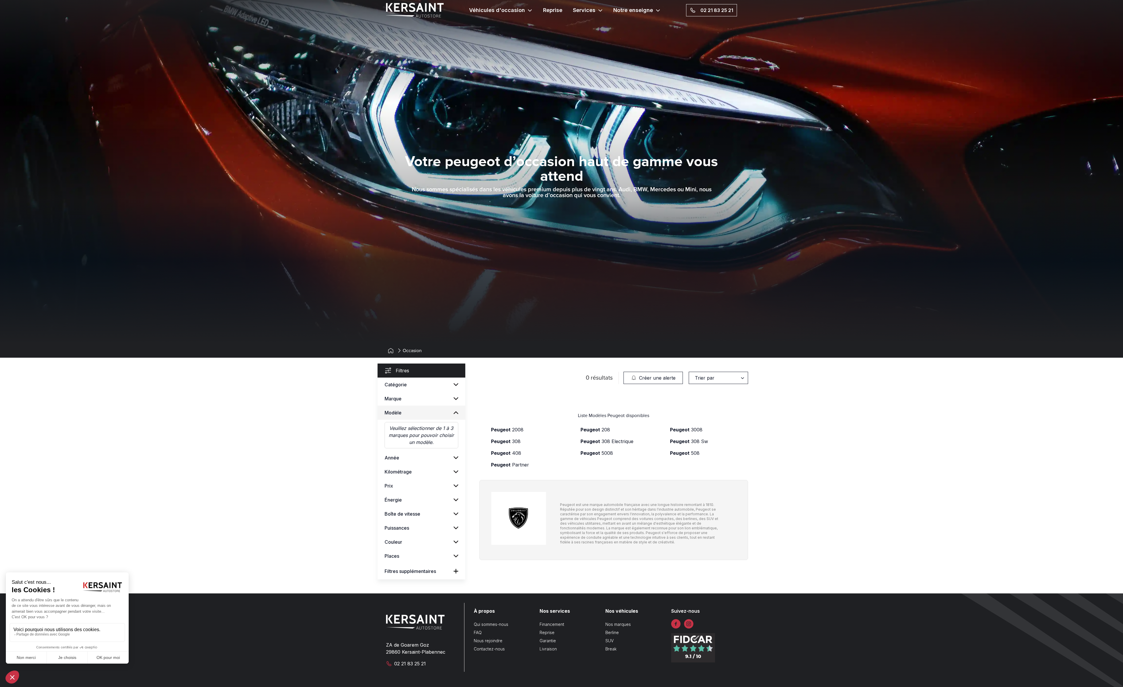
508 (685, 453)
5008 (597, 453)
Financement (552, 624)
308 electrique (607, 441)
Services (584, 10)
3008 (686, 430)
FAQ (478, 632)
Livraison (548, 648)
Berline (612, 632)
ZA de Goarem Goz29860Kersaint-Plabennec (415, 648)
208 (595, 430)
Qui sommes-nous (491, 624)
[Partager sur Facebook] (676, 624)
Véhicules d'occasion (497, 10)
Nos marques (618, 624)
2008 (507, 430)
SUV (609, 640)
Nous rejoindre (488, 640)
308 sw (689, 441)
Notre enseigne (633, 10)
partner (510, 465)
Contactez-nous (489, 648)
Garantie (548, 640)
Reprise (552, 10)
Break (610, 648)
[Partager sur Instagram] (689, 624)
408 (506, 453)
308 (506, 441)
